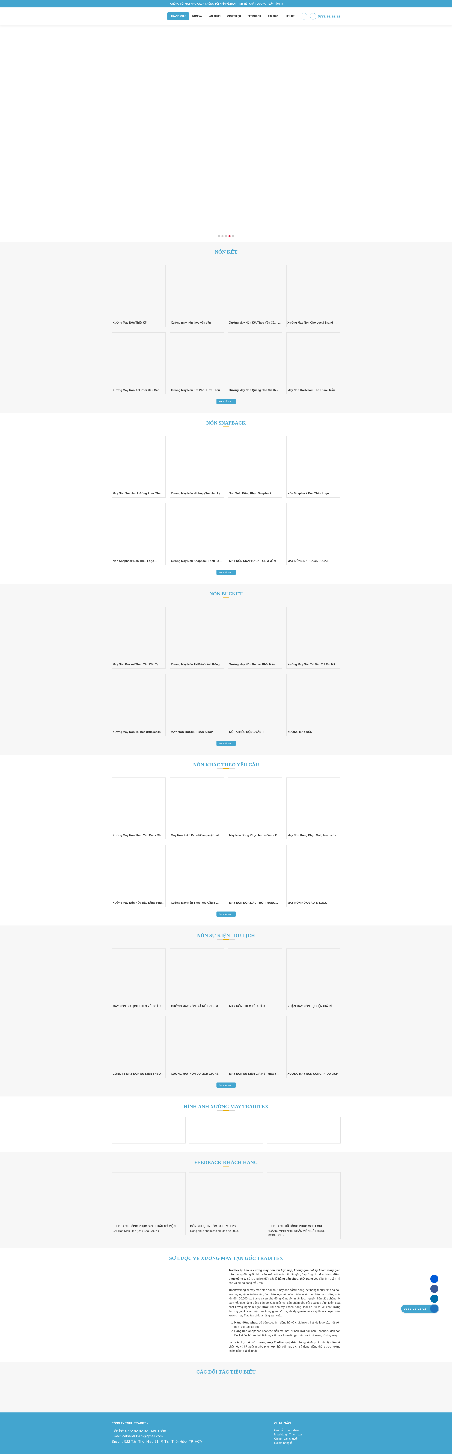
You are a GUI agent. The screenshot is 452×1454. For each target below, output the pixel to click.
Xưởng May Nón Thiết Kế (130, 322)
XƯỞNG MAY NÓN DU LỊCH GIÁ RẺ (195, 1073)
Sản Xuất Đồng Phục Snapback (250, 493)
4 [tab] (229, 236)
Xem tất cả (225, 401)
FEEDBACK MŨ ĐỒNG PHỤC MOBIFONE (140, 1226)
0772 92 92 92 (329, 16)
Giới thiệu (234, 16)
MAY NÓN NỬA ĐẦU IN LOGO (307, 902)
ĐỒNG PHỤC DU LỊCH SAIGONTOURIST (295, 1226)
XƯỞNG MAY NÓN (299, 731)
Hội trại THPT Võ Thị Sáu (206, 1226)
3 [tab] (226, 236)
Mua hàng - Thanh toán (288, 1434)
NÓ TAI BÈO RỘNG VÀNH (246, 731)
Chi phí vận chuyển (286, 1438)
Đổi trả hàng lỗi (283, 1442)
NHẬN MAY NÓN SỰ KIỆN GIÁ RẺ (310, 1006)
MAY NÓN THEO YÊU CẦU (247, 1006)
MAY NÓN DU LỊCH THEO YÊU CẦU (137, 1006)
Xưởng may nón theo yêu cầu (191, 322)
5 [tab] (233, 236)
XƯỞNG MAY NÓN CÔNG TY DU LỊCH (312, 1073)
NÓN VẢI (197, 16)
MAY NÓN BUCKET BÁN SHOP (192, 731)
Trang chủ (178, 16)
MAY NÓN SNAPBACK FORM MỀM (252, 560)
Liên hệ (290, 16)
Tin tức (273, 16)
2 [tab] (222, 236)
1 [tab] (219, 236)
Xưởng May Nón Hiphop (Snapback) (195, 493)
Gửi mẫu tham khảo (286, 1430)
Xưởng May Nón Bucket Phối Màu (252, 664)
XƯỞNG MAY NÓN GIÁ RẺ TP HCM (194, 1006)
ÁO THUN (215, 16)
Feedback (254, 16)
